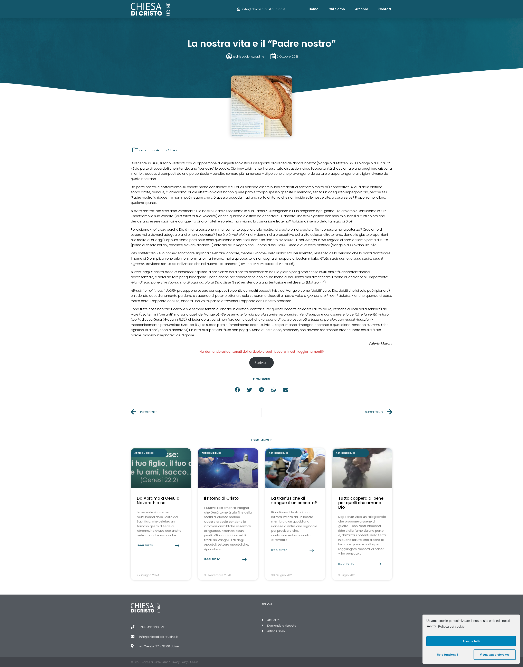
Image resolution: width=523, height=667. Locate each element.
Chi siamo (337, 9)
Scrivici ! (261, 362)
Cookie (194, 662)
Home (313, 9)
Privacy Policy (179, 662)
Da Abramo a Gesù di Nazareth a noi (159, 500)
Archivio (361, 9)
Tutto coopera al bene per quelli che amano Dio (360, 502)
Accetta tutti (471, 641)
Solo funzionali (447, 654)
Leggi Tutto (145, 545)
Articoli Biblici (166, 150)
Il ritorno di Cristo (221, 498)
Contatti (385, 9)
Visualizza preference (495, 654)
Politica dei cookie (451, 626)
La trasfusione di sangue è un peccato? (294, 500)
